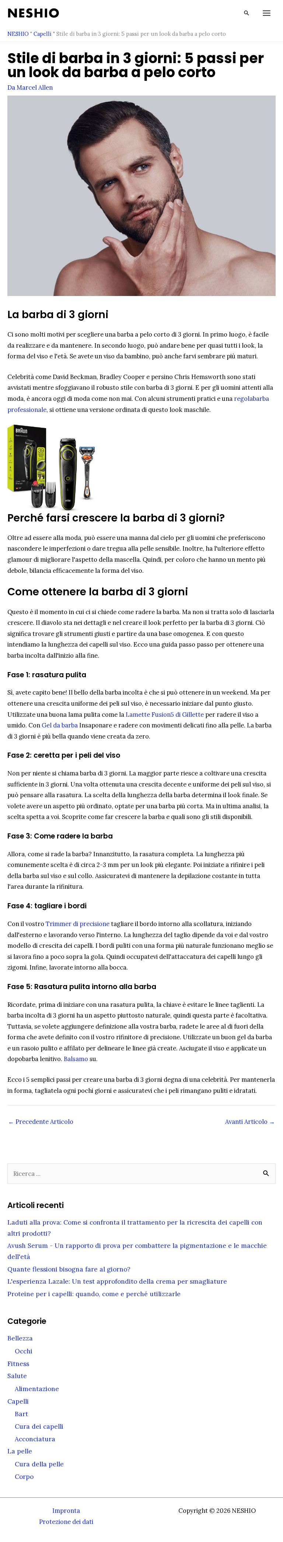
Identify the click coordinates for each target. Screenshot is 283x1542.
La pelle (19, 1451)
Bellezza (20, 1338)
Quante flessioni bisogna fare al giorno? (68, 1269)
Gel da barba (60, 725)
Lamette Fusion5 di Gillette (165, 714)
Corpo (24, 1477)
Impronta (66, 1510)
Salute (17, 1376)
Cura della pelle (39, 1464)
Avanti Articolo (250, 1121)
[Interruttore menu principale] (266, 13)
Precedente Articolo (40, 1121)
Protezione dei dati (66, 1521)
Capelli (43, 33)
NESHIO (18, 33)
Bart (21, 1414)
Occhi (23, 1351)
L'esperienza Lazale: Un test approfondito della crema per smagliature (117, 1281)
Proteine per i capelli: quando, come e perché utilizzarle (94, 1294)
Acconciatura (35, 1439)
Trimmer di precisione (77, 923)
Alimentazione (37, 1389)
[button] (246, 13)
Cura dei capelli (39, 1426)
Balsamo (76, 1059)
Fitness (18, 1364)
